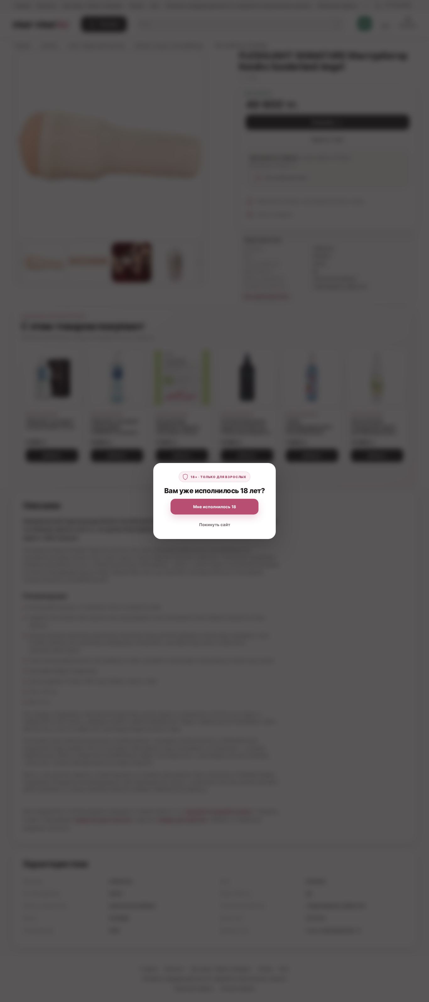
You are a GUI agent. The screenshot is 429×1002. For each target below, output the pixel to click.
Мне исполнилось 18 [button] (214, 506)
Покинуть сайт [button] (214, 524)
